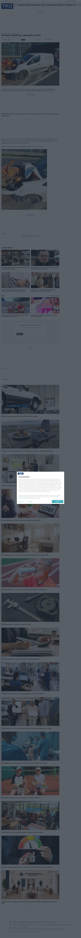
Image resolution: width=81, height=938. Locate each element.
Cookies (25, 498)
